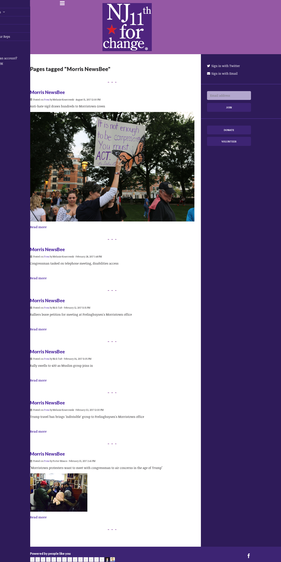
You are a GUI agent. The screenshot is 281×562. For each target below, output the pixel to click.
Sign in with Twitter (225, 66)
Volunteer (229, 141)
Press (46, 99)
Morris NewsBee (47, 92)
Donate (229, 130)
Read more (38, 227)
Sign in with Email (224, 73)
